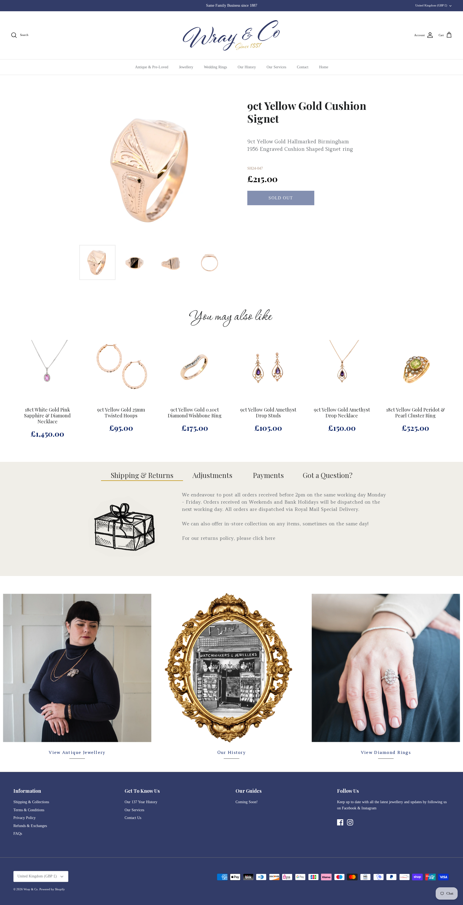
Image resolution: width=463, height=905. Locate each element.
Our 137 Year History (141, 802)
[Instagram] (350, 822)
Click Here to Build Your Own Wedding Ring (231, 5)
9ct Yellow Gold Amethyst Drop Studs (268, 413)
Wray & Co (31, 889)
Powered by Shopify (52, 889)
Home (323, 67)
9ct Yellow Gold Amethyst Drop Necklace (342, 413)
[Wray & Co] (231, 35)
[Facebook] (340, 822)
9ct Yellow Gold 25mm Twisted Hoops (121, 413)
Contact (302, 67)
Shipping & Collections (31, 802)
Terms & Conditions (28, 810)
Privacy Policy (24, 818)
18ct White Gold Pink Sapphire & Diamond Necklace (47, 415)
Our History (247, 67)
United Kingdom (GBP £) (431, 5)
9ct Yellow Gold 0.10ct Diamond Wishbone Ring (195, 413)
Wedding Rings (215, 67)
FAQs (17, 834)
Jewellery (186, 67)
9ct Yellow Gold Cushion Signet (306, 112)
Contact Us (133, 818)
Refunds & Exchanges (30, 826)
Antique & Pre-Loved (151, 67)
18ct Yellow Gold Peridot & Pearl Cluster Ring (415, 413)
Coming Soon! (247, 802)
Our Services (276, 67)
